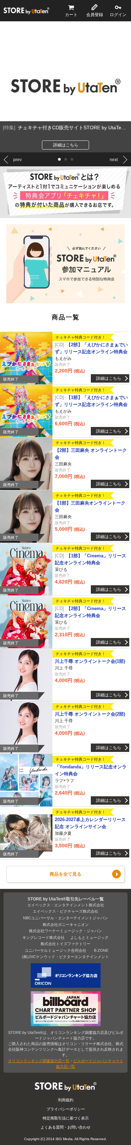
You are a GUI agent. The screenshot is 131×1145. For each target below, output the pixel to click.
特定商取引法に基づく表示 (66, 1118)
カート (71, 14)
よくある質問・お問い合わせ (65, 1127)
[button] (59, 159)
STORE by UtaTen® (26, 11)
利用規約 (65, 1100)
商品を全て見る (65, 874)
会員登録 (94, 14)
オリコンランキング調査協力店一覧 (39, 1061)
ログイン (118, 14)
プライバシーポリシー (65, 1109)
